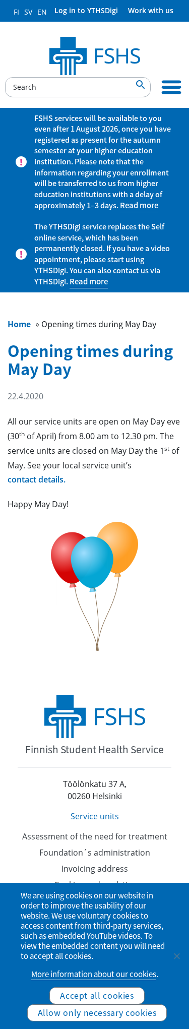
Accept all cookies (97, 995)
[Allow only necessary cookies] (176, 956)
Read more (139, 205)
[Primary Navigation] (171, 87)
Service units (95, 816)
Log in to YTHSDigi (86, 10)
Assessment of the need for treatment (94, 836)
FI (16, 12)
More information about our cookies (93, 974)
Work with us (150, 10)
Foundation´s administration (94, 852)
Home (19, 324)
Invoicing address (94, 868)
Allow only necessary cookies (97, 1012)
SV (28, 12)
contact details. (37, 479)
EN (42, 12)
